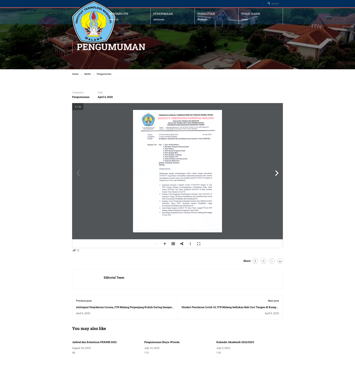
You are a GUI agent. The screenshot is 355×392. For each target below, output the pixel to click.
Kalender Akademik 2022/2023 (235, 342)
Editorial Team (114, 277)
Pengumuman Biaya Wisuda (162, 342)
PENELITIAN (206, 14)
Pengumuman (104, 74)
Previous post (84, 300)
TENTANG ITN (118, 14)
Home (75, 74)
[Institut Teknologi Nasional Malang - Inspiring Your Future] (93, 22)
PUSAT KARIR (250, 14)
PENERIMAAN (163, 14)
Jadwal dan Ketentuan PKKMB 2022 (94, 342)
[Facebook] (255, 261)
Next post (273, 300)
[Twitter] (263, 261)
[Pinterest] (272, 261)
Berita (87, 74)
